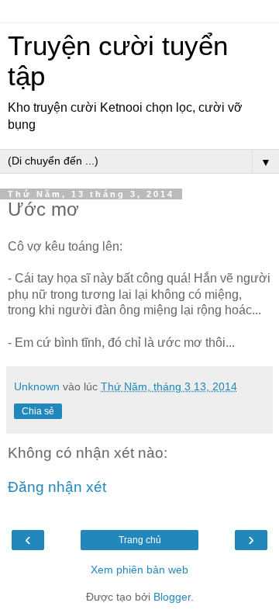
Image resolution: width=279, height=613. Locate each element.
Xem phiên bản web (139, 569)
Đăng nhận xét (57, 487)
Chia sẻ (38, 411)
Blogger (172, 596)
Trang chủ (140, 540)
